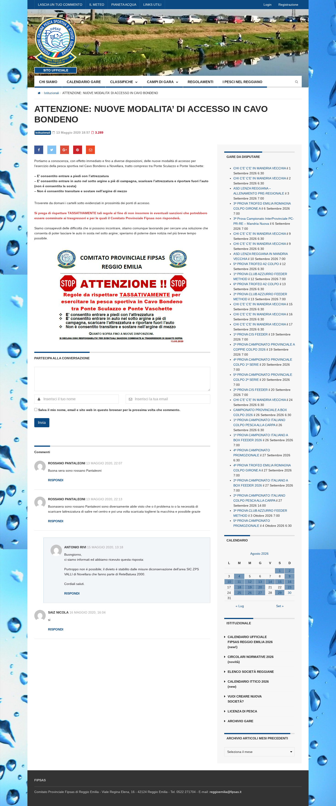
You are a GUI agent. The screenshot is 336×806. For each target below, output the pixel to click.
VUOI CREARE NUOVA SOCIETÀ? (244, 699)
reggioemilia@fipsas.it (225, 792)
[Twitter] (51, 150)
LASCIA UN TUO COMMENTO (60, 4)
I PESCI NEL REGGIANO (242, 82)
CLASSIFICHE (121, 82)
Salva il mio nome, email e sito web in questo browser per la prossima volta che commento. (109, 410)
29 (280, 593)
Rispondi (55, 480)
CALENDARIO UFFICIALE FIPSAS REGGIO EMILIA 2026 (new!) (250, 642)
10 (229, 582)
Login (268, 4)
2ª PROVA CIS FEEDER (250, 390)
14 (270, 582)
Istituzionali (51, 93)
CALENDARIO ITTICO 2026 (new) (248, 684)
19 (250, 587)
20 (260, 587)
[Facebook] (38, 150)
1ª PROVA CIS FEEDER (250, 334)
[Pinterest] (77, 150)
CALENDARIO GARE (84, 82)
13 (260, 582)
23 (289, 587)
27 (260, 593)
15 (280, 582)
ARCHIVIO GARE (240, 721)
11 (239, 582)
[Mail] (90, 150)
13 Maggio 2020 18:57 (72, 132)
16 (289, 582)
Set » (280, 606)
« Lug (240, 606)
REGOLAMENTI (200, 82)
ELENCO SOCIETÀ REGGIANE (251, 671)
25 (239, 593)
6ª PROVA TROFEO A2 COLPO (256, 284)
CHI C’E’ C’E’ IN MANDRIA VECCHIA (259, 168)
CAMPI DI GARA (160, 82)
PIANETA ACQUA (123, 4)
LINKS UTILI (152, 4)
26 (250, 593)
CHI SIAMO (48, 82)
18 (239, 587)
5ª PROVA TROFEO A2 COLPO (256, 264)
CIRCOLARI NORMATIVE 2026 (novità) (251, 659)
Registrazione (288, 4)
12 (250, 582)
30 (289, 593)
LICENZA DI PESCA (242, 711)
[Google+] (64, 150)
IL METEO (96, 4)
